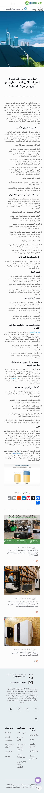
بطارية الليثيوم (16, 453)
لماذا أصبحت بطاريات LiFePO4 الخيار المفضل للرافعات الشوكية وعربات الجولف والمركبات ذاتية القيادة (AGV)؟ (22, 552)
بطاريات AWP (20, 738)
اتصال (31, 739)
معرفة (7, 756)
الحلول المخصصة (33, 757)
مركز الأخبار (33, 751)
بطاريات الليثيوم (35, 332)
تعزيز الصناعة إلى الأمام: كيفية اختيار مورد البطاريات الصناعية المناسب (24, 654)
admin (33, 547)
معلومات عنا (34, 735)
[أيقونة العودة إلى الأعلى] (39, 788)
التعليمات (8, 751)
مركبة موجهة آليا (21, 755)
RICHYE (13, 378)
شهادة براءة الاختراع (9, 745)
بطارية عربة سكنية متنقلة (21, 747)
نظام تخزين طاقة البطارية (21, 764)
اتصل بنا (8, 732)
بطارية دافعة (21, 732)
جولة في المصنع (32, 745)
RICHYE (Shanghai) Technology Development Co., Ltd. (22, 786)
